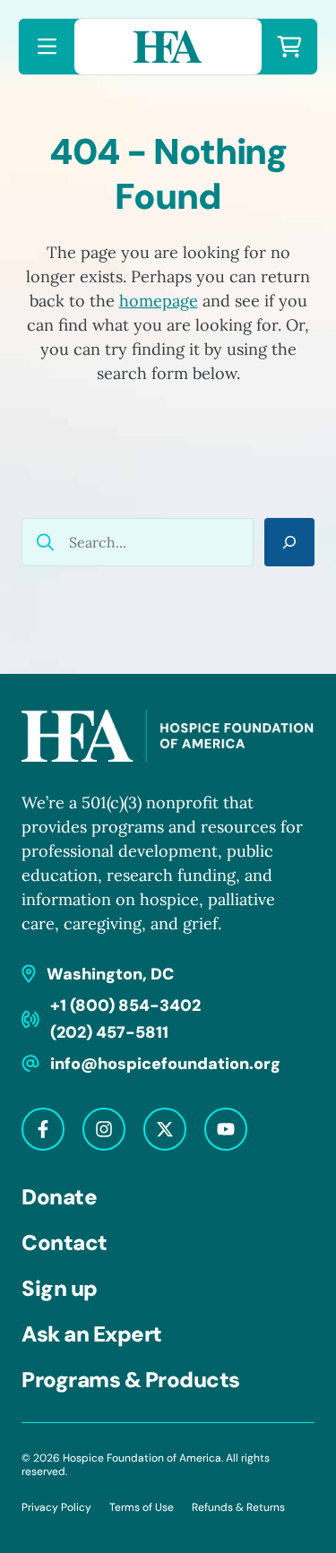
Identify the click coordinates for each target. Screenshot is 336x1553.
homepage (158, 300)
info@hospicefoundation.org (165, 1064)
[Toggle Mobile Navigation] (46, 46)
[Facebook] (43, 1129)
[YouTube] (225, 1129)
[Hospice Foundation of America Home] (168, 46)
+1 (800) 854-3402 (125, 1005)
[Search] (289, 542)
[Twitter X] (164, 1129)
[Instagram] (103, 1129)
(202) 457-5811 (109, 1032)
